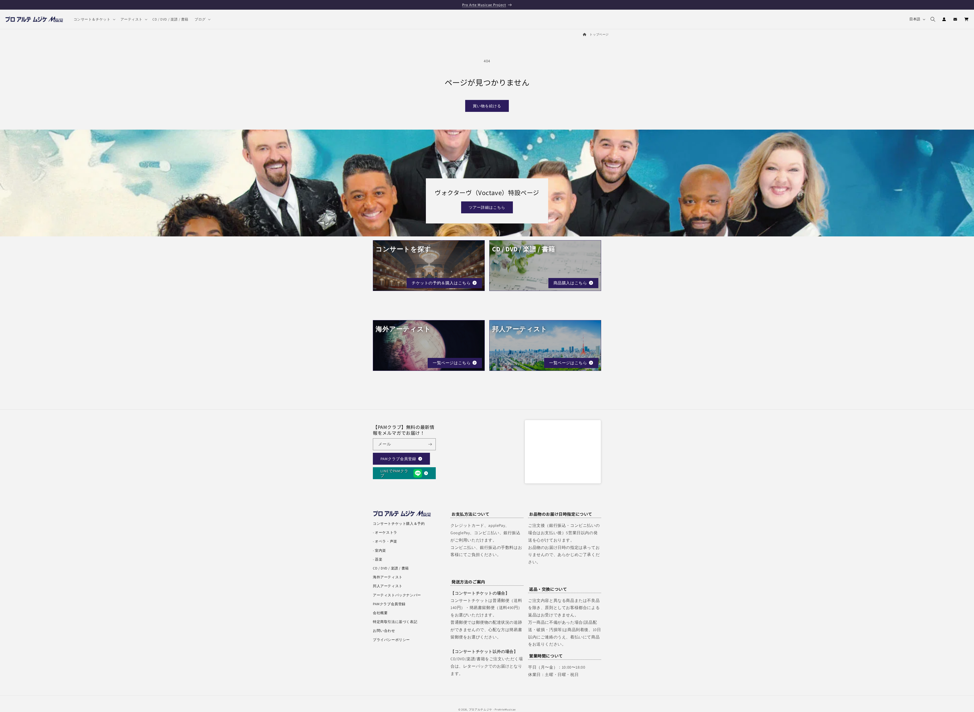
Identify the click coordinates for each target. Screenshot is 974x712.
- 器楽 (377, 559)
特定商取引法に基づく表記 (395, 621)
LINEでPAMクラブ (394, 473)
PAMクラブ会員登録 (398, 458)
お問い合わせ (384, 630)
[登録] (430, 444)
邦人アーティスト (388, 586)
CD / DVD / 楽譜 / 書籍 (391, 568)
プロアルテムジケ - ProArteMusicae (492, 709)
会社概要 (380, 613)
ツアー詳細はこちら (487, 207)
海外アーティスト (388, 577)
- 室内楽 (379, 550)
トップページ (599, 34)
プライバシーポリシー (391, 639)
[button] (94, 19)
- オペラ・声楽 (385, 541)
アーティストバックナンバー (397, 595)
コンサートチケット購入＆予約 (399, 523)
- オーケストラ (385, 532)
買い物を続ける (487, 105)
